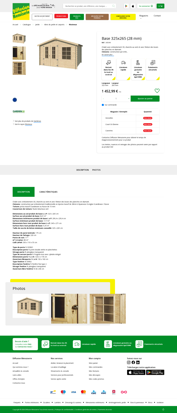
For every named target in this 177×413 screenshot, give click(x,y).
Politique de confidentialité (64, 410)
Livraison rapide (123, 68)
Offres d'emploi (19, 379)
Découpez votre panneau (97, 17)
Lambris (57, 402)
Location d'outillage (58, 367)
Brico (150, 402)
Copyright (16, 410)
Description (82, 170)
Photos (96, 170)
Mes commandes (95, 367)
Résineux (28, 124)
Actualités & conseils (21, 371)
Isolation (160, 402)
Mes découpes (94, 375)
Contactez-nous (19, 383)
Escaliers (46, 402)
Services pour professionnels (62, 375)
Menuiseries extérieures (95, 402)
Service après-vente (58, 379)
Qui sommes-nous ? (20, 367)
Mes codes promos (96, 379)
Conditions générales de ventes (85, 410)
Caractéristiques (48, 192)
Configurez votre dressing (123, 17)
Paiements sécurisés (152, 68)
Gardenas (37, 121)
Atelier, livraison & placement (62, 363)
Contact (157, 15)
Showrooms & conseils (60, 371)
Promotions (61, 16)
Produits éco (76, 17)
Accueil (15, 363)
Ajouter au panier (145, 98)
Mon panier (93, 363)
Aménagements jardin (117, 402)
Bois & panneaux (137, 402)
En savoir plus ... (108, 55)
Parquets (16, 402)
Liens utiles (17, 375)
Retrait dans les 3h (108, 71)
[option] (19, 38)
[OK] (113, 6)
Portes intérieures (32, 402)
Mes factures (94, 371)
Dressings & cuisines (73, 402)
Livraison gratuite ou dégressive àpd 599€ (138, 72)
